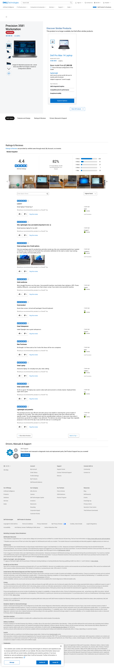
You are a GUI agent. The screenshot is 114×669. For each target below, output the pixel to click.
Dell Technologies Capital (37, 497)
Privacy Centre (88, 504)
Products (6, 494)
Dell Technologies (8, 519)
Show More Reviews (25, 435)
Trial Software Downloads (91, 510)
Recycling (33, 507)
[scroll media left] (7, 181)
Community (87, 469)
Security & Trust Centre (90, 507)
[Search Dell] (71, 2)
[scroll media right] (106, 181)
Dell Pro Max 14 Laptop (61, 55)
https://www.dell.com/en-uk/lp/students (99, 538)
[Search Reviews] (47, 193)
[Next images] (9, 68)
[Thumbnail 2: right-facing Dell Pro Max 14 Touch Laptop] (53, 47)
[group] (24, 49)
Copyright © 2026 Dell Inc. (11, 524)
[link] (88, 2)
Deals (5, 504)
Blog (85, 491)
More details (94, 561)
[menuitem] (22, 7)
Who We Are (33, 491)
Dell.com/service (39, 577)
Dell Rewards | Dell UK (64, 550)
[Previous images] (9, 41)
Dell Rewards (87, 494)
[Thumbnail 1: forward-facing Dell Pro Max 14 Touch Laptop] (53, 42)
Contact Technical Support (64, 472)
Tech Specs (9, 118)
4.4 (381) (17, 36)
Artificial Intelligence (9, 491)
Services (6, 500)
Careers (32, 494)
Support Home (61, 469)
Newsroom (33, 504)
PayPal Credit (54, 73)
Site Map (6, 470)
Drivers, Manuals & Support (58, 118)
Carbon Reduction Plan (50, 527)
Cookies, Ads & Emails (76, 524)
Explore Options (62, 101)
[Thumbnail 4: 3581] (8, 63)
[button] (79, 2)
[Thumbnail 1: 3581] (8, 46)
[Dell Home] (6, 16)
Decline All (42, 662)
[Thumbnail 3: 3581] (8, 57)
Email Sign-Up (87, 500)
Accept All (55, 662)
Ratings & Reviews (40, 118)
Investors (32, 500)
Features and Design (23, 118)
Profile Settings (34, 475)
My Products (33, 479)
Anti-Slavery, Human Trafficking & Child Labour (27, 527)
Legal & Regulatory (91, 524)
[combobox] (47, 2)
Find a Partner (61, 491)
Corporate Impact (35, 510)
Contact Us (87, 472)
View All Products (76, 109)
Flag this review (33, 214)
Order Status (33, 472)
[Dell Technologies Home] (10, 2)
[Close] (61, 646)
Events (85, 497)
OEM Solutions (61, 494)
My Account (33, 469)
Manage (12, 662)
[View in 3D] (8, 73)
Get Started (25, 455)
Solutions (6, 497)
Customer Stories (35, 513)
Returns (59, 475)
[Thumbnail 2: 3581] (8, 51)
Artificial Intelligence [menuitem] (8, 7)
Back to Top (73, 435)
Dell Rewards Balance (36, 482)
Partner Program (61, 497)
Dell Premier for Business (104, 7)
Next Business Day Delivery (60, 627)
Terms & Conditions (27, 524)
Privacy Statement (42, 524)
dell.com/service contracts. (22, 613)
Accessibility (7, 527)
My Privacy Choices (57, 524)
